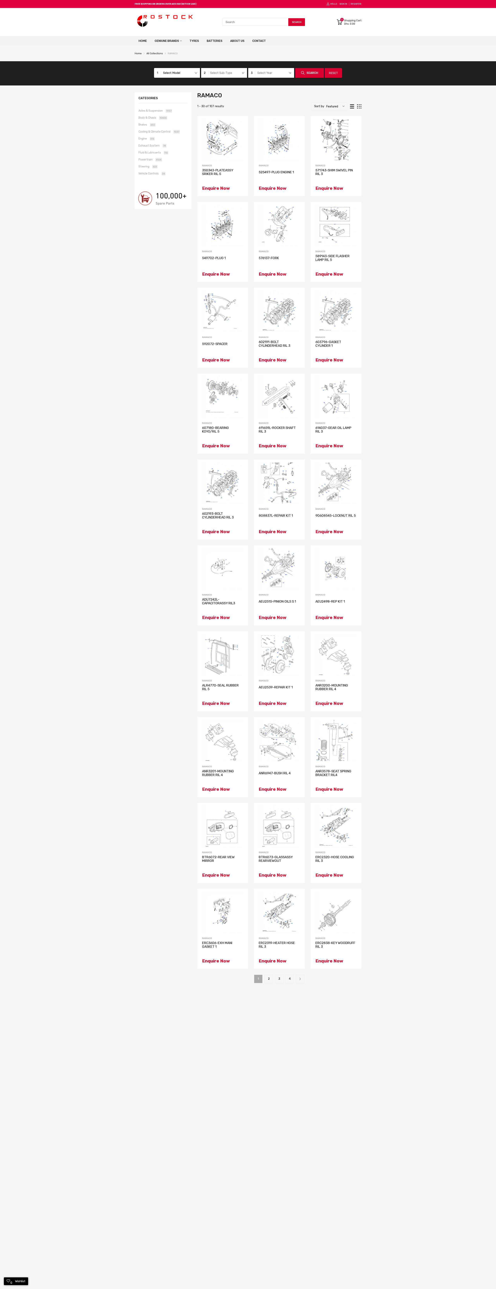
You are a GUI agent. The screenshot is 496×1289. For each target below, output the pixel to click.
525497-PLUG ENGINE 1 (276, 172)
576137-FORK (269, 258)
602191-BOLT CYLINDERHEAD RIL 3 (274, 343)
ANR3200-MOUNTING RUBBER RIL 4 (331, 687)
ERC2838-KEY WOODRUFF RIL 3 (335, 944)
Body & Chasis (153, 117)
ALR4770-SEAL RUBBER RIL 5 (220, 687)
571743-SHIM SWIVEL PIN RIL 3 (334, 172)
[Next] (300, 979)
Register (356, 4)
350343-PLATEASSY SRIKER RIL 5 (217, 172)
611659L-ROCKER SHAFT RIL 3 (277, 429)
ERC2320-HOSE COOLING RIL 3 (334, 858)
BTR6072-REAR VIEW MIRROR (218, 858)
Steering (148, 166)
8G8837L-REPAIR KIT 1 (276, 515)
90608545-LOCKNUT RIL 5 (335, 515)
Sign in (343, 4)
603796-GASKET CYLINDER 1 (328, 343)
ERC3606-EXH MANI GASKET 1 (217, 944)
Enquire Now (216, 188)
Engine (146, 138)
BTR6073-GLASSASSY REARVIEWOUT (276, 858)
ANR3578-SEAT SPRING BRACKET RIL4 (333, 773)
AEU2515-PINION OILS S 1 (277, 601)
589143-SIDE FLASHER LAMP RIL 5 (332, 257)
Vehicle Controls (152, 173)
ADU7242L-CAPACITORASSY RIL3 (218, 601)
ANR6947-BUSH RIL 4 (275, 773)
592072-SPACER (214, 344)
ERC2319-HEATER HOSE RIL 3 (277, 944)
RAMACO (207, 165)
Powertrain (150, 159)
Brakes (147, 124)
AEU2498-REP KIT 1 (330, 601)
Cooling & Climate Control (159, 131)
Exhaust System (152, 145)
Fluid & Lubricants (153, 152)
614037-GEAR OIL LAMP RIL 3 (333, 429)
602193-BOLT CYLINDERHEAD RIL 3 (218, 515)
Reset (333, 73)
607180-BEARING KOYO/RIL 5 (215, 429)
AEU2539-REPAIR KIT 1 (276, 687)
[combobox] (255, 22)
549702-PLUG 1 (214, 258)
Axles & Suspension (155, 110)
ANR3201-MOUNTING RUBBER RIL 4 (218, 773)
